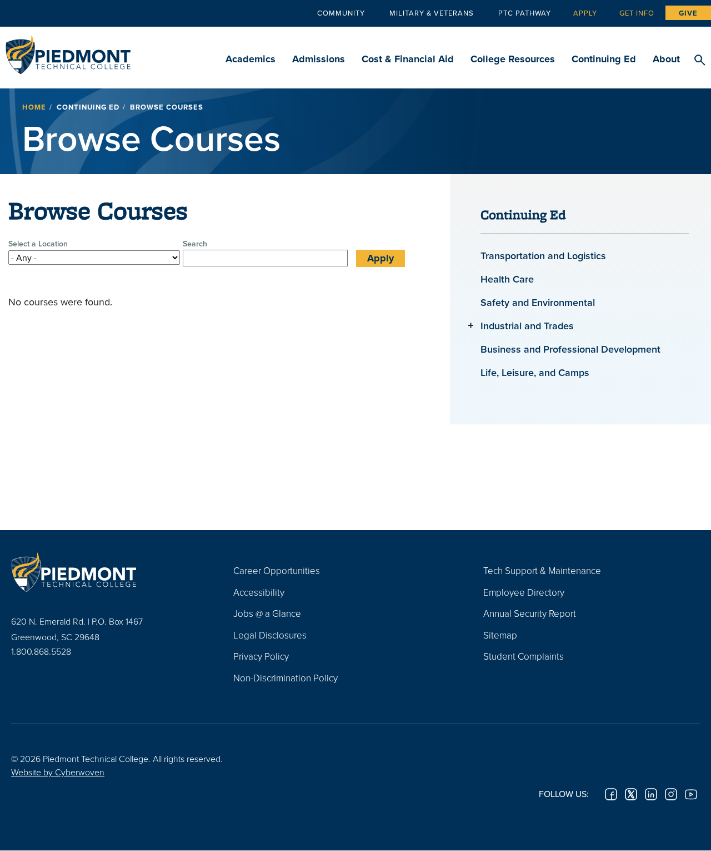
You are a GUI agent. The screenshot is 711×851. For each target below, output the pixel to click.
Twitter (631, 794)
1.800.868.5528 (41, 651)
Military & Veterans (431, 13)
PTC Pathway (524, 13)
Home (34, 107)
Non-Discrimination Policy (285, 677)
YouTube (691, 794)
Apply (585, 13)
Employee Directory (523, 592)
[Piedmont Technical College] (105, 571)
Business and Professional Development (570, 349)
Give (688, 13)
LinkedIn (651, 794)
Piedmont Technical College (68, 51)
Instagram (671, 794)
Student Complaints (523, 656)
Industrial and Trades (527, 326)
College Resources (512, 59)
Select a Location (38, 243)
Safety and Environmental (537, 302)
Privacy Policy (261, 656)
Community (341, 13)
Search (699, 60)
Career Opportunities (276, 570)
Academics (251, 59)
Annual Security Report (529, 613)
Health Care (507, 279)
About (666, 59)
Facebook (611, 794)
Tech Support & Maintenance (542, 570)
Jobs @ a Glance (267, 613)
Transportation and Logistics (543, 256)
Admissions (318, 59)
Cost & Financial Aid (408, 59)
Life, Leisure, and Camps (534, 372)
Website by (57, 772)
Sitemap (500, 635)
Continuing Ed (604, 59)
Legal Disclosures (270, 635)
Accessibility (258, 592)
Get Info (636, 13)
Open (470, 325)
